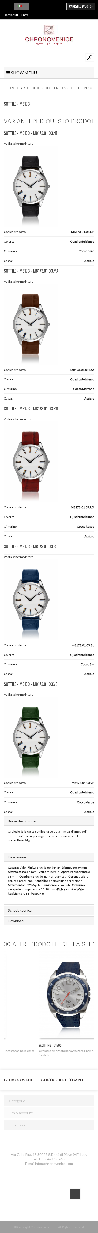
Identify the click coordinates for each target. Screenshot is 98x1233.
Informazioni (49, 1125)
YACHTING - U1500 (15, 1045)
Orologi (15, 88)
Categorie (49, 1101)
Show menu (24, 72)
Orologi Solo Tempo (45, 88)
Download (16, 921)
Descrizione (17, 857)
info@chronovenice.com (54, 1163)
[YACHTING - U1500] (49, 996)
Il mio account (49, 1113)
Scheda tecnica (20, 910)
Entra (25, 14)
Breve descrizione (22, 821)
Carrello (81, 6)
